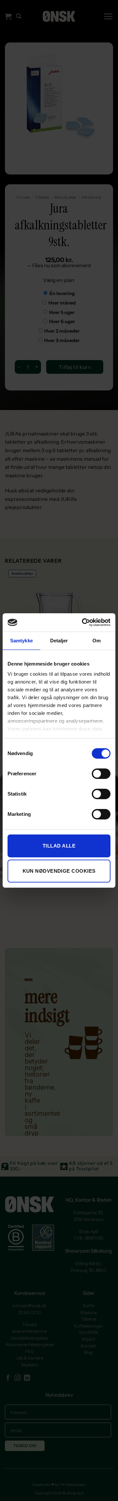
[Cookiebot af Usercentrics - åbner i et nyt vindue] (83, 622)
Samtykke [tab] (21, 640)
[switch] (101, 773)
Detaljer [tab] (59, 640)
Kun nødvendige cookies (59, 871)
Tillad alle (59, 846)
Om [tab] (96, 640)
